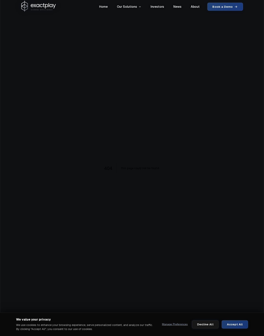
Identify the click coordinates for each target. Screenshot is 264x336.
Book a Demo (222, 7)
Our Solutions (127, 7)
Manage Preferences (175, 324)
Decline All (205, 324)
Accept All (235, 324)
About (195, 7)
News (177, 7)
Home (103, 7)
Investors (157, 7)
